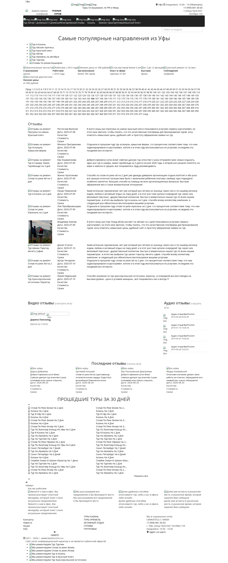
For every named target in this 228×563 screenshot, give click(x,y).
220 (154, 101)
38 (136, 89)
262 (162, 104)
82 (98, 92)
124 (84, 95)
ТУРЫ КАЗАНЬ (91, 516)
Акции (26, 525)
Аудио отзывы (177, 302)
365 (88, 114)
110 (198, 92)
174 (127, 98)
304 (171, 107)
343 (167, 110)
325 (88, 110)
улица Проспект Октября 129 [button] (193, 12)
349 (193, 110)
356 (49, 114)
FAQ (25, 528)
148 (188, 95)
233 (36, 104)
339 (149, 110)
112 (32, 95)
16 (68, 89)
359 (62, 114)
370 (110, 114)
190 (197, 98)
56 (192, 89)
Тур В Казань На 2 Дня (42, 432)
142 (162, 95)
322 (75, 110)
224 (171, 101)
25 (96, 89)
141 (158, 95)
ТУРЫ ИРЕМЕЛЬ (92, 519)
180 (154, 98)
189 (193, 98)
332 (119, 110)
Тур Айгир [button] (28, 22)
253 (123, 104)
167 (96, 98)
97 (145, 92)
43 (152, 89)
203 (80, 101)
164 (84, 98)
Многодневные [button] (68, 22)
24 (93, 89)
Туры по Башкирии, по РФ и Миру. (100, 7)
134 (127, 95)
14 (62, 89)
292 (119, 107)
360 (67, 114)
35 (127, 89)
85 (107, 92)
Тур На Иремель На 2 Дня (44, 472)
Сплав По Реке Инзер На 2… (111, 469)
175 (132, 98)
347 (184, 110)
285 (88, 107)
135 (132, 95)
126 (93, 95)
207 (97, 101)
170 (110, 98)
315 (45, 110)
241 (71, 104)
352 (32, 114)
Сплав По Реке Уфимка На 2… (111, 441)
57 (195, 89)
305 (175, 107)
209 (106, 101)
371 (114, 114)
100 (155, 92)
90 (123, 92)
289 (106, 107)
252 (119, 104)
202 (75, 101)
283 (80, 107)
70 (61, 92)
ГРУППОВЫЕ (90, 528)
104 (172, 92)
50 (174, 89)
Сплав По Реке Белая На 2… (110, 407)
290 (110, 107)
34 (124, 89)
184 (171, 98)
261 (158, 104)
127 (97, 95)
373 (123, 114)
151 (28, 98)
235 (45, 104)
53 (183, 89)
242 (75, 104)
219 (149, 101)
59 (27, 92)
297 (141, 107)
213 (123, 101)
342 (162, 110)
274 (41, 107)
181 (158, 98)
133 (123, 95)
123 (80, 95)
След (145, 114)
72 (67, 92)
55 (189, 89)
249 (106, 104)
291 (114, 107)
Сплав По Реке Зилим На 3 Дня (47, 420)
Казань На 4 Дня (39, 417)
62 (36, 92)
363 (80, 114)
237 (54, 104)
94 (135, 92)
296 (136, 107)
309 (193, 107)
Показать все (141, 475)
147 (184, 95)
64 (42, 92)
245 (88, 104)
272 (32, 107)
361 (71, 114)
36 (130, 89)
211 (114, 101)
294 (127, 107)
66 (48, 92)
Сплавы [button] (80, 22)
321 (71, 110)
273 (36, 107)
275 (45, 107)
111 (28, 95)
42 (149, 89)
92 (129, 92)
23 (90, 89)
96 (141, 92)
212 (119, 101)
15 (65, 89)
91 (126, 92)
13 (59, 89)
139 (149, 95)
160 (67, 98)
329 (106, 110)
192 (32, 101)
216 (136, 101)
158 (58, 98)
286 (93, 107)
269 (193, 104)
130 (110, 95)
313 (36, 110)
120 (67, 95)
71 (64, 92)
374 (127, 114)
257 (141, 104)
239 (62, 104)
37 (133, 89)
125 (88, 95)
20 (81, 89)
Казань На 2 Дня (39, 410)
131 (114, 95)
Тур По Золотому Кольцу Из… (111, 429)
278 (58, 107)
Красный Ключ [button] (133, 22)
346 (180, 110)
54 (186, 89)
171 (114, 98)
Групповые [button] (119, 22)
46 (161, 89)
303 (167, 107)
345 (175, 110)
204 (84, 101)
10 (49, 89)
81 (95, 92)
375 (132, 114)
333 (123, 110)
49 (170, 89)
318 (58, 110)
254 (127, 104)
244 (84, 104)
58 (198, 89)
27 (102, 89)
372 (119, 114)
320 (67, 110)
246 (93, 104)
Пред (28, 89)
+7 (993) (192, 7)
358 (58, 114)
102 (163, 92)
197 (54, 101)
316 (49, 110)
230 (197, 101)
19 (77, 89)
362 (75, 114)
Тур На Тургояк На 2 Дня (43, 438)
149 (193, 95)
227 (184, 101)
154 (41, 98)
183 (167, 98)
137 (141, 95)
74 (73, 92)
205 (88, 101)
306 (180, 107)
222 (162, 101)
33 (121, 89)
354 (41, 114)
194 (41, 101)
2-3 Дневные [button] (53, 22)
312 (32, 110)
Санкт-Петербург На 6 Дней (45, 454)
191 (28, 101)
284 (84, 107)
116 (49, 95)
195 (45, 101)
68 (55, 92)
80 (92, 92)
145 (175, 95)
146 (180, 95)
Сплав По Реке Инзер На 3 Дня (47, 426)
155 (45, 98)
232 (32, 104)
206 (93, 101)
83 (101, 92)
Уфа (28, 1)
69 (58, 92)
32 (118, 89)
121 (71, 95)
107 (185, 92)
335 (132, 110)
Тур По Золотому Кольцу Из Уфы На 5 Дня (52, 429)
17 (71, 89)
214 (127, 101)
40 (143, 89)
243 (80, 104)
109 (194, 92)
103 (168, 92)
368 (101, 114)
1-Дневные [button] (40, 22)
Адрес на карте (157, 531)
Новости (27, 522)
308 (188, 107)
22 (87, 89)
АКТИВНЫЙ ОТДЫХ (94, 522)
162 (75, 98)
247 (97, 104)
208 (101, 101)
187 (184, 98)
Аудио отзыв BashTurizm (182, 314)
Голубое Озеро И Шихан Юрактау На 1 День (54, 460)
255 (132, 104)
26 (99, 89)
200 (67, 101)
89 (120, 92)
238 (58, 104)
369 (106, 114)
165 (88, 98)
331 (114, 110)
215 (132, 101)
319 (62, 110)
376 (136, 114)
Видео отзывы (41, 302)
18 (74, 89)
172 (119, 98)
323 (80, 110)
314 (41, 110)
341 (158, 110)
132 (119, 95)
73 (70, 92)
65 (45, 92)
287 (97, 107)
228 (188, 101)
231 (28, 104)
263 (167, 104)
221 (158, 101)
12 (56, 89)
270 (197, 104)
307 (184, 107)
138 (145, 95)
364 (84, 114)
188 (188, 98)
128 (101, 95)
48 (167, 89)
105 (176, 92)
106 (181, 92)
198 (58, 101)
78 (86, 92)
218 (145, 101)
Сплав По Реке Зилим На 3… (111, 420)
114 (41, 95)
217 (141, 101)
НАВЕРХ (55, 535)
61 (33, 92)
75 (76, 92)
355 (45, 114)
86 (110, 92)
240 (67, 104)
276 (49, 107)
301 (158, 107)
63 (39, 92)
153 (36, 98)
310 (197, 107)
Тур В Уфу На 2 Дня (40, 414)
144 (171, 95)
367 (97, 114)
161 (71, 98)
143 (167, 95)
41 (146, 89)
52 (180, 89)
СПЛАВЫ (88, 525)
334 (127, 110)
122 (75, 95)
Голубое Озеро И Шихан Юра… (112, 460)
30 (112, 89)
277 (54, 107)
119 (62, 95)
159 (62, 98)
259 (149, 104)
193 (36, 101)
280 (67, 107)
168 (101, 98)
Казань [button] (91, 22)
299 (149, 107)
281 (71, 107)
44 (155, 89)
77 (83, 92)
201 (71, 101)
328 (101, 110)
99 (151, 92)
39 (139, 89)
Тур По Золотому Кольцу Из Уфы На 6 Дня (52, 444)
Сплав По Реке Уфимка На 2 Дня (47, 441)
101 (159, 92)
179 (149, 98)
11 (53, 89)
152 (32, 98)
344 (171, 110)
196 (49, 101)
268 (188, 104)
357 (54, 114)
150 (197, 95)
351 (28, 114)
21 (84, 89)
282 (75, 107)
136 (136, 95)
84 (104, 92)
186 (180, 98)
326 (93, 110)
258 (145, 104)
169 (106, 98)
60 (30, 92)
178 (145, 98)
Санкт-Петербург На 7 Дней (45, 448)
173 (123, 98)
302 (162, 107)
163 (80, 98)
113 (36, 95)
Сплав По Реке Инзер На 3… (111, 426)
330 (110, 110)
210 (110, 101)
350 (197, 110)
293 (123, 107)
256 (136, 104)
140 (154, 95)
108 (190, 92)
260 (154, 104)
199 (62, 101)
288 (101, 107)
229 (193, 101)
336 (136, 110)
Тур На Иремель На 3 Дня (44, 435)
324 (84, 110)
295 (132, 107)
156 (49, 98)
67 (52, 92)
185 (175, 98)
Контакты (197, 4)
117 (54, 95)
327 (97, 110)
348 (188, 110)
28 (105, 89)
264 (171, 104)
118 (58, 95)
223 (167, 101)
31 (115, 89)
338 (145, 110)
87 (114, 92)
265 (175, 104)
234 (41, 104)
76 (79, 92)
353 (36, 114)
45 (158, 89)
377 (141, 114)
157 (54, 98)
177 (141, 98)
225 (175, 101)
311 (28, 110)
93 (132, 92)
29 (108, 89)
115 (45, 95)
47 (164, 89)
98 (148, 92)
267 (184, 104)
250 (110, 104)
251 (114, 104)
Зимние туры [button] (106, 22)
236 (49, 104)
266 (180, 104)
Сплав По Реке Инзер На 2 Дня (47, 469)
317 (54, 110)
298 (145, 107)
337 (141, 110)
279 (62, 107)
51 (177, 89)
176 (136, 98)
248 (101, 104)
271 (28, 107)
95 (138, 92)
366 (93, 114)
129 (106, 95)
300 (154, 107)
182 (162, 98)
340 (154, 110)
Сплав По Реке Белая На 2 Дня (46, 407)
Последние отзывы (109, 363)
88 (117, 92)
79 (89, 92)
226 (180, 101)
